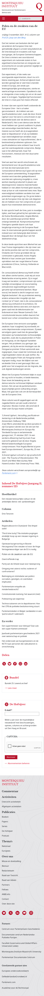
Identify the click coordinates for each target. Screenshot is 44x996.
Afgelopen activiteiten (11, 806)
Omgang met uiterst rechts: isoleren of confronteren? (19, 570)
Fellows (5, 889)
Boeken (5, 817)
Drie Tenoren (7, 513)
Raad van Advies (9, 880)
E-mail (8, 710)
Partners (6, 885)
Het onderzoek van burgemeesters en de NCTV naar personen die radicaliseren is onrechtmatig (20, 644)
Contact (5, 899)
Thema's (7, 841)
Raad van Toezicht (10, 875)
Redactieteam (8, 870)
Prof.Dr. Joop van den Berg (13, 37)
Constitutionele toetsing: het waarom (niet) (21, 594)
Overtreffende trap (10, 559)
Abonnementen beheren (19, 763)
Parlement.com (8, 473)
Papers (5, 821)
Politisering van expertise (13, 599)
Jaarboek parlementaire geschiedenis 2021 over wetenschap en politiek (21, 635)
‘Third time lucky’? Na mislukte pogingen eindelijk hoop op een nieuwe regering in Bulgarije (20, 536)
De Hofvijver (7, 831)
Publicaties (8, 812)
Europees (6, 851)
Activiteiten (9, 797)
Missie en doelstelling (11, 861)
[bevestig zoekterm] (20, 18)
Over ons (7, 856)
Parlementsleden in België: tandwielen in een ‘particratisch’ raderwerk (22, 612)
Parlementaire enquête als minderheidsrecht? (13, 588)
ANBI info (6, 894)
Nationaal (6, 846)
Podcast (5, 835)
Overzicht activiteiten (11, 801)
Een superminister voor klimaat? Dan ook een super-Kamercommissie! (20, 627)
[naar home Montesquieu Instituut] (12, 4)
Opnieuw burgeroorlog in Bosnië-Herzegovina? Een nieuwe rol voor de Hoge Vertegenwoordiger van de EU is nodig (21, 546)
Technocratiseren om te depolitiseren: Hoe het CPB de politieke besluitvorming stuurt (21, 605)
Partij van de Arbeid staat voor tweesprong (21, 564)
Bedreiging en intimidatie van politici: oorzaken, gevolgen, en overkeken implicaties (18, 579)
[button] (5, 913)
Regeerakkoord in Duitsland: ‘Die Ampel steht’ (19, 527)
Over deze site (8, 903)
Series (4, 826)
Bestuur (5, 866)
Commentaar (10, 791)
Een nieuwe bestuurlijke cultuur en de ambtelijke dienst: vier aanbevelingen (18, 500)
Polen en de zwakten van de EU (17, 554)
